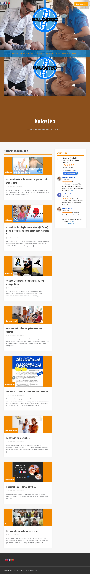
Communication (10, 384)
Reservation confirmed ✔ (70, 53)
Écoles (58, 53)
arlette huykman (68, 194)
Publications (8, 172)
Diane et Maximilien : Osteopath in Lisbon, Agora (71, 160)
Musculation (8, 524)
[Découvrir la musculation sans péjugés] (28, 517)
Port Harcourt (24, 53)
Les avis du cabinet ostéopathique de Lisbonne (27, 391)
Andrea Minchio (67, 208)
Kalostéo (45, 121)
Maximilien (19, 186)
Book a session (81, 4)
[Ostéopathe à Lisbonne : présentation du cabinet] (28, 314)
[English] (6, 559)
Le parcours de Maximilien (18, 438)
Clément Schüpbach (69, 177)
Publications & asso (37, 53)
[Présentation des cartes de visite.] (28, 472)
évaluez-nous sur (69, 173)
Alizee (29, 570)
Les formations (49, 53)
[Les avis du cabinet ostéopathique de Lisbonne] (28, 371)
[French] (9, 559)
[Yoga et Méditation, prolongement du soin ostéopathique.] (28, 266)
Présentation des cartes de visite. (21, 486)
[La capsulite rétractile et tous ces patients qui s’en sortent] (28, 165)
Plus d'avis (70, 224)
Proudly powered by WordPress (13, 570)
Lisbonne (15, 53)
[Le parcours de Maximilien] (28, 424)
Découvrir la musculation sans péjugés (23, 531)
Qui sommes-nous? (11, 321)
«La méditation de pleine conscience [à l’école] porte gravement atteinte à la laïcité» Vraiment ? (27, 231)
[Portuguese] (12, 559)
